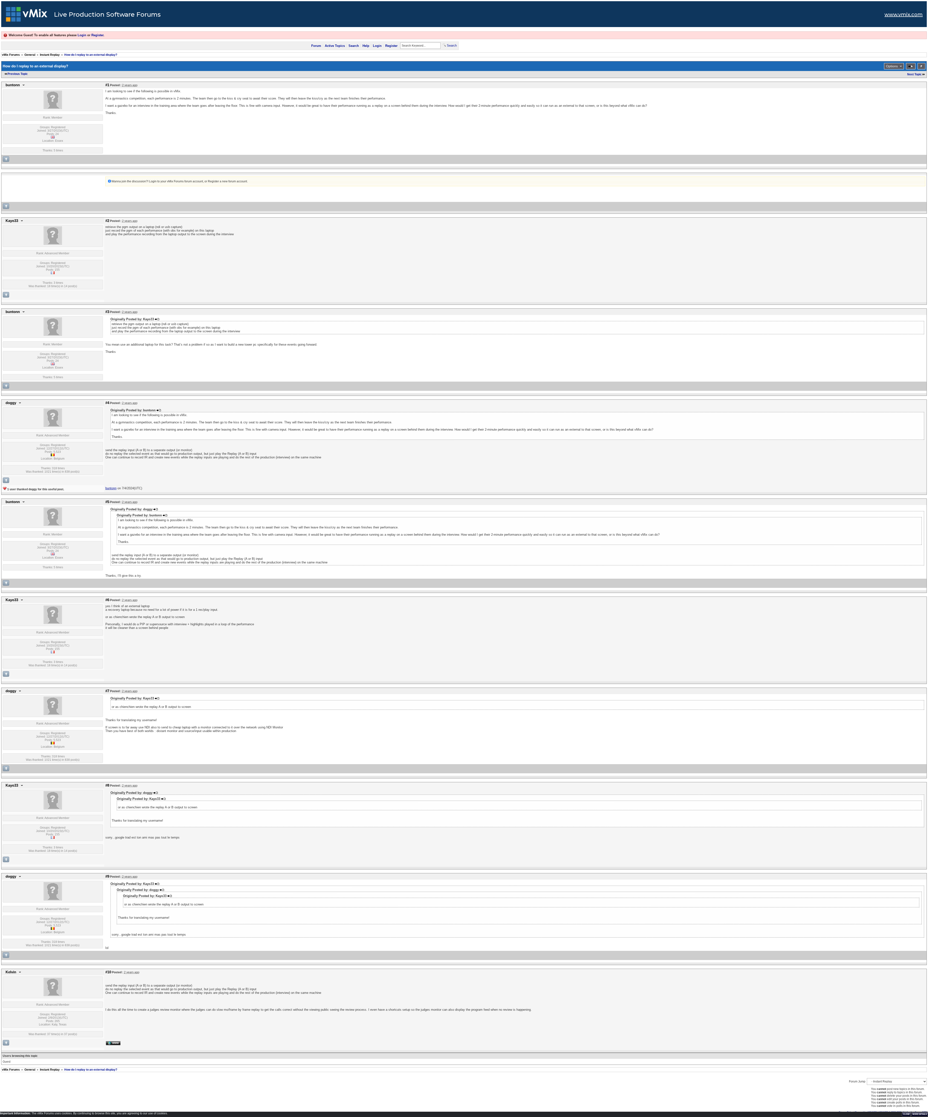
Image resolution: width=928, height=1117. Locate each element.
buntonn (13, 85)
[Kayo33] (53, 243)
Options (892, 66)
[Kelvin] (53, 995)
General (29, 55)
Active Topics (335, 46)
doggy (11, 403)
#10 (108, 972)
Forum (316, 46)
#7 (107, 691)
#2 (107, 221)
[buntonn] (53, 108)
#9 (107, 876)
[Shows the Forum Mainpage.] (26, 16)
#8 (107, 785)
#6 (107, 600)
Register (97, 35)
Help (365, 46)
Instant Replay (50, 55)
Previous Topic (17, 74)
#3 (107, 312)
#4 (107, 403)
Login (82, 35)
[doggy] (53, 425)
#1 (107, 85)
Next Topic (914, 74)
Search (353, 46)
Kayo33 (12, 221)
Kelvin (11, 972)
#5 (107, 502)
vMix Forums (11, 55)
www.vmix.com (903, 14)
